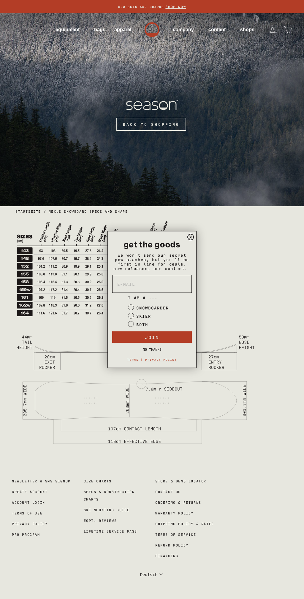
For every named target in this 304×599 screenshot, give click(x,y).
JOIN (152, 337)
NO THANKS (152, 349)
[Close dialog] (191, 237)
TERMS (132, 359)
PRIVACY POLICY (161, 359)
